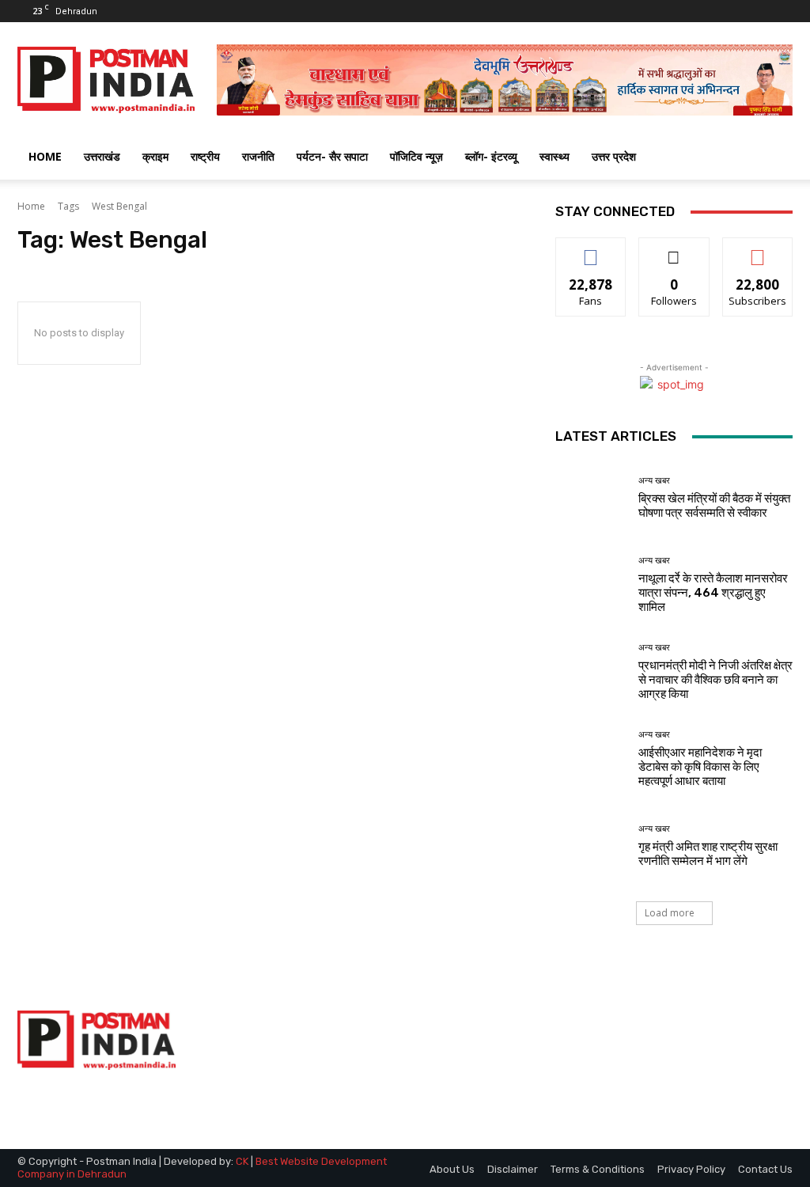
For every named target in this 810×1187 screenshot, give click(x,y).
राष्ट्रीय (205, 156)
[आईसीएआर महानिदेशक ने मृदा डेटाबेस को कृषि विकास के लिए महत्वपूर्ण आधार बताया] (590, 758)
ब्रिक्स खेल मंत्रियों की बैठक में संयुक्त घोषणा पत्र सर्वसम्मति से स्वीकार (714, 505)
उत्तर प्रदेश (614, 156)
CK (242, 1161)
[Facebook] (728, 11)
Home (31, 206)
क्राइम (155, 156)
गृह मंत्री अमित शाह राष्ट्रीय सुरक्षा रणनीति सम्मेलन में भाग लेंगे (708, 854)
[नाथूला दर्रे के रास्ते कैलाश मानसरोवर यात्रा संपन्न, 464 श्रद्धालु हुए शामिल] (590, 584)
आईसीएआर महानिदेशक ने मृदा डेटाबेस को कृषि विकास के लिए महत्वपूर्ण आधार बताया (700, 766)
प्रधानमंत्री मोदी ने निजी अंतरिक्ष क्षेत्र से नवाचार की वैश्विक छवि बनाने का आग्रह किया (715, 679)
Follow (674, 250)
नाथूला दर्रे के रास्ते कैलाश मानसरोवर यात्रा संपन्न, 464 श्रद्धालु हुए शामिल (713, 592)
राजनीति (258, 156)
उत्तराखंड (102, 156)
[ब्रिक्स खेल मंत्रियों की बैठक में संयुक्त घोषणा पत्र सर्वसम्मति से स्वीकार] (590, 497)
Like (591, 250)
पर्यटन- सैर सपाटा (332, 156)
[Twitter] (754, 11)
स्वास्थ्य (554, 156)
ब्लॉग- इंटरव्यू (491, 156)
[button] (774, 157)
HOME (45, 156)
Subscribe (757, 250)
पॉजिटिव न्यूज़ (416, 156)
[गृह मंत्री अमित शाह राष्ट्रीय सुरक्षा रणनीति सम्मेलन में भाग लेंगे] (590, 846)
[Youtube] (781, 11)
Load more (670, 913)
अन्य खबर (654, 480)
